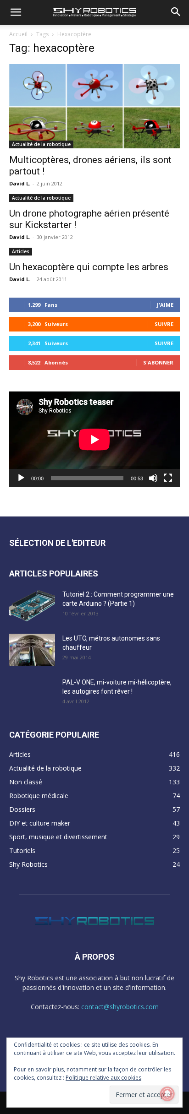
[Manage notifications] (167, 1094)
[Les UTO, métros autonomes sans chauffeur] (32, 650)
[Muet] (153, 478)
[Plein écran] (167, 478)
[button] (15, 12)
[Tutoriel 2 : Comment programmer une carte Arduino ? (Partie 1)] (32, 606)
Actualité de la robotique (41, 144)
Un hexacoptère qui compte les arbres (88, 266)
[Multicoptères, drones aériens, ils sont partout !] (94, 106)
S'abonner (158, 362)
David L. (19, 183)
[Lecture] (21, 478)
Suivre (164, 324)
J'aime (165, 304)
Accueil (18, 34)
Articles (20, 251)
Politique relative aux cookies (103, 1077)
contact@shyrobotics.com (120, 1006)
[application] (94, 439)
